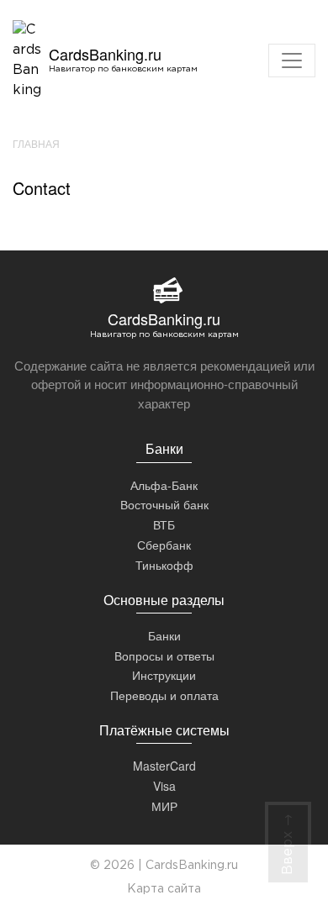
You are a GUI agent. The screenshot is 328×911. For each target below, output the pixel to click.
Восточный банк (164, 504)
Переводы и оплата (164, 695)
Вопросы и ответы (164, 655)
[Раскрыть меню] (291, 60)
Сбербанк (164, 544)
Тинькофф (164, 564)
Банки (164, 635)
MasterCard (164, 765)
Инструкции (164, 674)
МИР (164, 806)
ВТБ (164, 524)
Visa (164, 785)
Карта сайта (164, 889)
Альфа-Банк (164, 485)
